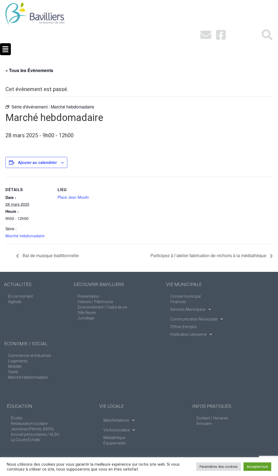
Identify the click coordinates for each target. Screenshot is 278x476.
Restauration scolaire (29, 423)
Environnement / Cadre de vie (102, 307)
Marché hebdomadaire (25, 235)
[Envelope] (205, 34)
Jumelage (86, 318)
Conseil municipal (185, 296)
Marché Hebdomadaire (28, 377)
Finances (178, 302)
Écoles (17, 418)
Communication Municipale (193, 319)
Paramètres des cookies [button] (219, 467)
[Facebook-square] (221, 34)
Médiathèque (114, 437)
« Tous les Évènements (29, 70)
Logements (17, 361)
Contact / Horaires (212, 418)
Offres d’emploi (183, 327)
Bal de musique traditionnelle (50, 255)
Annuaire (203, 423)
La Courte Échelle (25, 440)
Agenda (14, 302)
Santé (13, 372)
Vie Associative (116, 430)
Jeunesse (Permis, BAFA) (32, 429)
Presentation (88, 296)
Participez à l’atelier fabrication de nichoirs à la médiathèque (208, 255)
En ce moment (20, 296)
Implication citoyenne (188, 334)
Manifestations (116, 420)
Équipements (114, 443)
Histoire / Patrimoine (95, 302)
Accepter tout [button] (257, 467)
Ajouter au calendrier (37, 162)
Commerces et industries (29, 355)
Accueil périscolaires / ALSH (35, 434)
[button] (5, 49)
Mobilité (14, 366)
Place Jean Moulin (73, 197)
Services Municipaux (188, 309)
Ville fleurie (87, 312)
